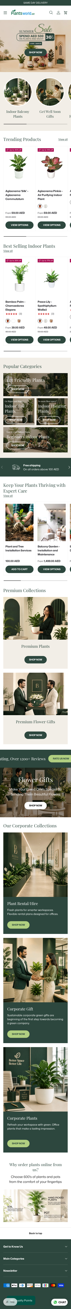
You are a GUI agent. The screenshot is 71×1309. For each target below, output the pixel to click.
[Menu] (5, 12)
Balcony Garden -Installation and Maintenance (49, 550)
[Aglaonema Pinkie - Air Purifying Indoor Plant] (52, 167)
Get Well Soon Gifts (50, 113)
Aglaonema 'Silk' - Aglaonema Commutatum (16, 195)
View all (63, 139)
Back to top (35, 1233)
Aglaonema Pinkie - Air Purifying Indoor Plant (50, 195)
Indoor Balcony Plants (17, 113)
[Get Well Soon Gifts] (50, 91)
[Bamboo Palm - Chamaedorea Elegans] (19, 277)
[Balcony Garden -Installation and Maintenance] (52, 522)
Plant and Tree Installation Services (18, 548)
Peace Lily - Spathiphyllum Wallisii (47, 305)
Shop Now (35, 52)
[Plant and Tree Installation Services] (19, 522)
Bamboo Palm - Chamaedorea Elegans (15, 305)
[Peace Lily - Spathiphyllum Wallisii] (52, 277)
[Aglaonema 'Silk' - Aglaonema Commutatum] (19, 167)
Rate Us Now (42, 758)
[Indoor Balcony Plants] (17, 91)
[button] (65, 12)
